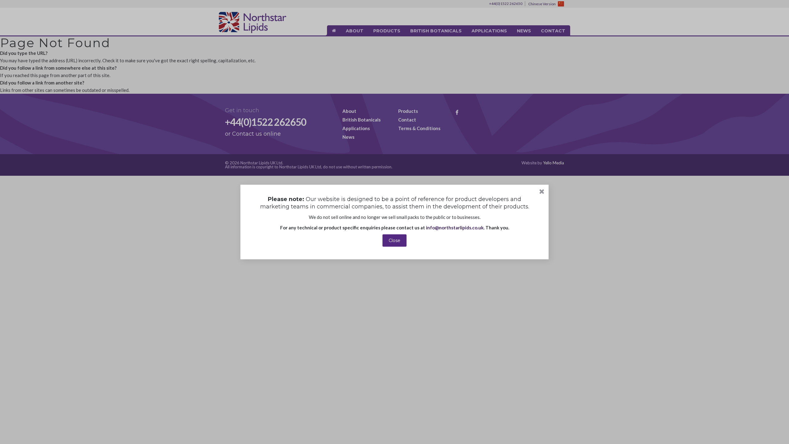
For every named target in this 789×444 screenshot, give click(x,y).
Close (394, 240)
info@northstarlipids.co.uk (455, 227)
